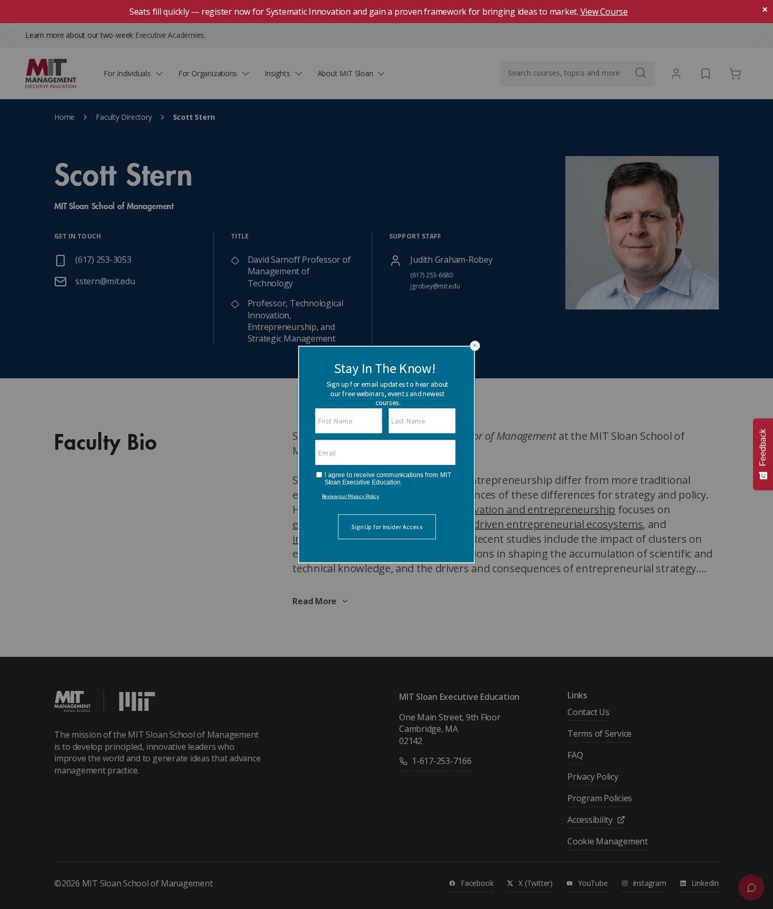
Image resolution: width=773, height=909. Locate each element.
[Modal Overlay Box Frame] (386, 454)
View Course (604, 11)
